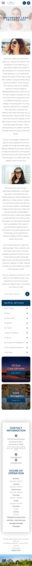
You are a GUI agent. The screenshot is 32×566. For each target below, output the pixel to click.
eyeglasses (8, 323)
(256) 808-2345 (16, 457)
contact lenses (9, 318)
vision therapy (9, 308)
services (7, 313)
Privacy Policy (23, 543)
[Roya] (16, 550)
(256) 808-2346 (16, 463)
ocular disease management (14, 347)
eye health (8, 328)
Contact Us (15, 400)
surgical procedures (11, 333)
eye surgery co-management (14, 342)
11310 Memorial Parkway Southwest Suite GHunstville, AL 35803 (16, 441)
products (7, 338)
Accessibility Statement (10, 543)
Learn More (15, 373)
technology (8, 352)
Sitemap (16, 545)
